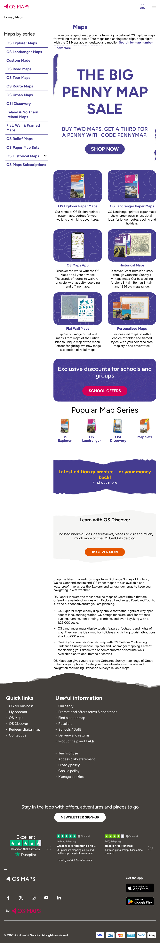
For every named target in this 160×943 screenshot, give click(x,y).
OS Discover (18, 723)
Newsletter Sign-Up (80, 817)
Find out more (104, 482)
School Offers (105, 390)
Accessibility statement (76, 759)
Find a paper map (71, 718)
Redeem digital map (24, 729)
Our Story (65, 706)
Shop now (105, 149)
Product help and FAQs (76, 741)
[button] (5, 869)
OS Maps (16, 718)
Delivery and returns (73, 735)
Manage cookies (71, 777)
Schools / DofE (69, 729)
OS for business (21, 706)
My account (18, 712)
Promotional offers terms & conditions (87, 712)
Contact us (17, 735)
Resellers (65, 723)
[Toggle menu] (154, 7)
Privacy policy (69, 765)
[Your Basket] (142, 7)
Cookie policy (68, 771)
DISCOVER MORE (105, 552)
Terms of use (68, 753)
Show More (63, 48)
